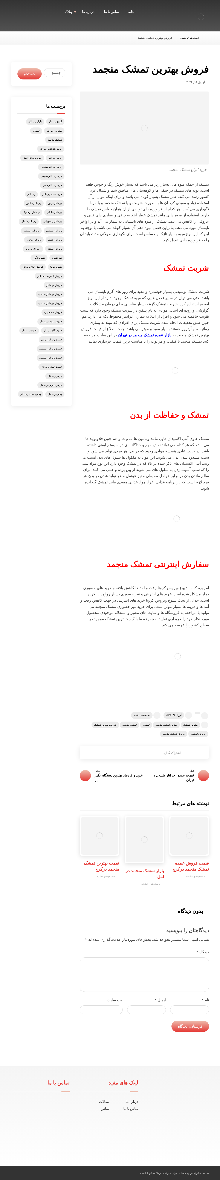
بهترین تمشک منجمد (166, 724)
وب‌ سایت (115, 1000)
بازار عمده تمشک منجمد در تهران (144, 335)
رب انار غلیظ (55, 239)
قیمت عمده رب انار (51, 366)
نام (205, 1000)
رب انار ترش (55, 203)
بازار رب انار (35, 121)
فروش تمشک (198, 733)
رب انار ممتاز (55, 248)
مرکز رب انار (55, 375)
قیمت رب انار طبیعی (50, 357)
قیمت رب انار (29, 330)
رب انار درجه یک (31, 212)
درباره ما (132, 1102)
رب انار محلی (34, 239)
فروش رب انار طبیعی (50, 303)
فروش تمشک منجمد (174, 733)
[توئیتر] (182, 1143)
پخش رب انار (55, 394)
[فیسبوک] (189, 1143)
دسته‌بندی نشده (142, 715)
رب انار (31, 194)
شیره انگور (39, 257)
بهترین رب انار (54, 130)
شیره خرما (56, 266)
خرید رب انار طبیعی (51, 176)
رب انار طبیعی (31, 230)
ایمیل (160, 1000)
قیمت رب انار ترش (51, 339)
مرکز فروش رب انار (51, 385)
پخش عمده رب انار (31, 394)
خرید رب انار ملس (52, 185)
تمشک (146, 724)
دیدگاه (202, 952)
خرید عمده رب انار (52, 194)
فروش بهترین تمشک (105, 724)
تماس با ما (130, 1108)
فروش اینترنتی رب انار (49, 276)
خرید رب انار (55, 157)
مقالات (104, 1102)
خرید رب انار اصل (32, 157)
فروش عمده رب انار (51, 321)
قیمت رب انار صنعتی (50, 348)
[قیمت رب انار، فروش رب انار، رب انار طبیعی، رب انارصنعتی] (201, 17)
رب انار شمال (28, 221)
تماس (105, 1108)
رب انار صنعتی (54, 230)
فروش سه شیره (53, 312)
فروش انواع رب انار (32, 266)
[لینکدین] (175, 1143)
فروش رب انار (54, 285)
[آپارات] (168, 1143)
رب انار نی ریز (33, 248)
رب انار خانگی (54, 212)
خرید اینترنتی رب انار (51, 148)
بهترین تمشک (190, 724)
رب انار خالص (33, 203)
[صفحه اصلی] (208, 37)
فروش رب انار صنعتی (50, 294)
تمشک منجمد (129, 724)
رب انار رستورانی (52, 221)
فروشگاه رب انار (53, 330)
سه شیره (57, 257)
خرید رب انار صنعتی (51, 166)
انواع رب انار (55, 121)
